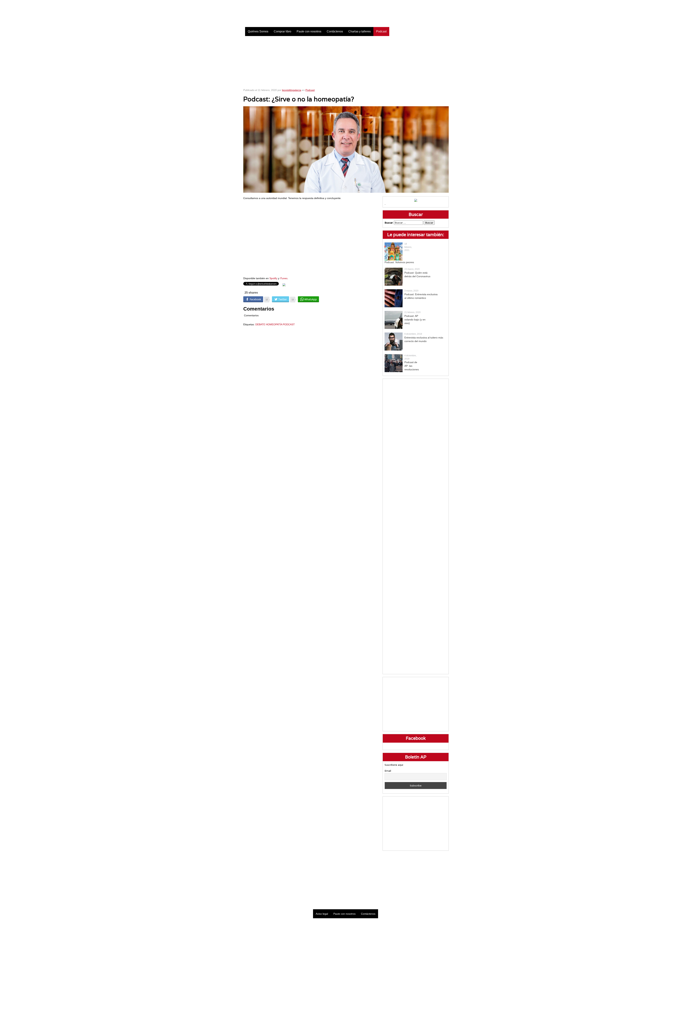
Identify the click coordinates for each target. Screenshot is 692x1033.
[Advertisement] (346, 61)
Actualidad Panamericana (275, 13)
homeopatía (274, 324)
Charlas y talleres (359, 31)
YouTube (446, 3)
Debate (260, 324)
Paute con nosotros (309, 31)
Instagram (437, 3)
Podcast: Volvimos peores (399, 262)
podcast (289, 324)
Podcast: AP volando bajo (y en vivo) (414, 319)
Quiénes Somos (258, 31)
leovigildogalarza (291, 90)
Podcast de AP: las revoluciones (411, 366)
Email (388, 770)
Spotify (273, 278)
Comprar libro (282, 31)
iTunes (283, 278)
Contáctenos (335, 31)
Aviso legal (322, 913)
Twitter (427, 3)
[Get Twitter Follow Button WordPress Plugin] (284, 284)
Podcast (381, 31)
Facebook (418, 3)
